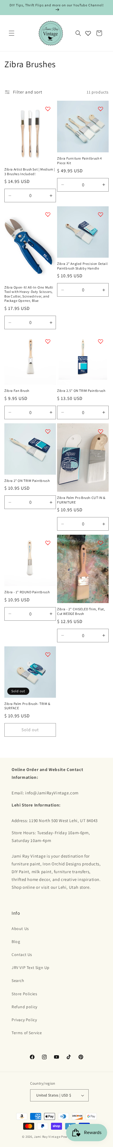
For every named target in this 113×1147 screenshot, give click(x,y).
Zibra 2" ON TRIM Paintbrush (27, 480)
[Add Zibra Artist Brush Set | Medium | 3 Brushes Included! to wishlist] (48, 109)
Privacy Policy (24, 1019)
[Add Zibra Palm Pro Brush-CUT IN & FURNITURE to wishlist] (100, 431)
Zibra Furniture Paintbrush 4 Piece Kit (79, 160)
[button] (11, 33)
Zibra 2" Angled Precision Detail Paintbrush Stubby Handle (82, 265)
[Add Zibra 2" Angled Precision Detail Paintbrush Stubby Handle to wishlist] (100, 214)
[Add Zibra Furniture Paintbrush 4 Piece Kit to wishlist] (100, 109)
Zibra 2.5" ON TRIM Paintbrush (81, 390)
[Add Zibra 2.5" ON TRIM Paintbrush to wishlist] (100, 341)
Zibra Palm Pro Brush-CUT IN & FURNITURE (81, 499)
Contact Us (22, 954)
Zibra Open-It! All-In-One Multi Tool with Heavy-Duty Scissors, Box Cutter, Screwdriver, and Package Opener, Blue (28, 294)
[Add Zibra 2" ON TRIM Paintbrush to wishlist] (48, 431)
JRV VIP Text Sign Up (31, 967)
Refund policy (24, 1006)
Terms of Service (27, 1032)
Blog (16, 941)
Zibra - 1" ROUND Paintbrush (27, 592)
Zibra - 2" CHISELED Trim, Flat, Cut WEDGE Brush (81, 611)
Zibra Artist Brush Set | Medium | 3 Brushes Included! (29, 171)
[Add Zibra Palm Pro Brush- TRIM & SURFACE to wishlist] (48, 654)
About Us (20, 928)
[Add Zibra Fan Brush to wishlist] (48, 341)
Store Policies (24, 993)
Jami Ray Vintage (47, 1137)
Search (18, 980)
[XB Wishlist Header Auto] (88, 33)
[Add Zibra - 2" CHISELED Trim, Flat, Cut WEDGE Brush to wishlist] (100, 543)
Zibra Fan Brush (16, 390)
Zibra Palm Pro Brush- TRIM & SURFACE (27, 705)
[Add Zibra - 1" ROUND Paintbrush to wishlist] (48, 543)
